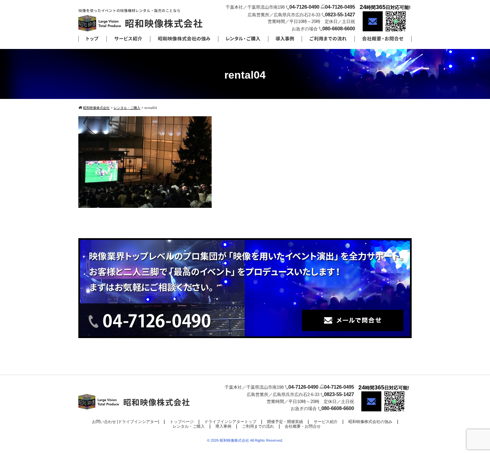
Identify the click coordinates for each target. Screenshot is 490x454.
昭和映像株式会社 (234, 440)
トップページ (182, 421)
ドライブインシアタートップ (230, 421)
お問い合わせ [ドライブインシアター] (125, 421)
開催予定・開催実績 (285, 421)
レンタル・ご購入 (189, 426)
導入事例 (223, 426)
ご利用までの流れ (258, 426)
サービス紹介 (326, 421)
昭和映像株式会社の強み (370, 421)
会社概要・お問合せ (303, 426)
